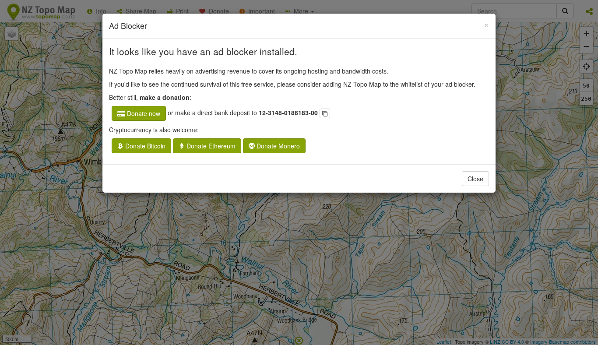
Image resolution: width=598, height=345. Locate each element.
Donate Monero (277, 145)
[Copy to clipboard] (325, 113)
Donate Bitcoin (144, 145)
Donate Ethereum (210, 145)
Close (475, 178)
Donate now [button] (142, 113)
